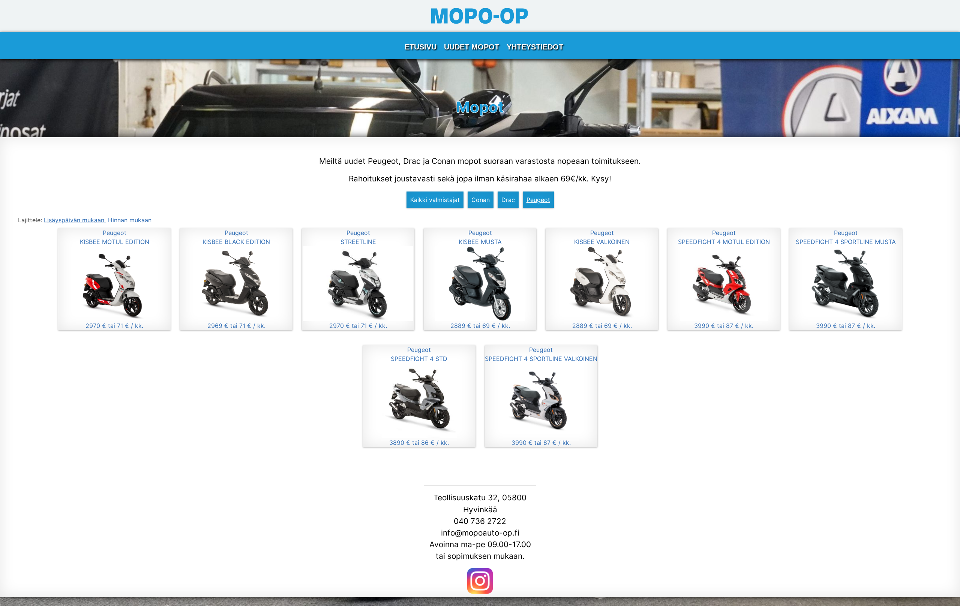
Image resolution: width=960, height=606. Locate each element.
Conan (480, 199)
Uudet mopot (471, 47)
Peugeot (538, 199)
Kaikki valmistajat (435, 199)
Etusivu (420, 47)
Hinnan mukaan (130, 220)
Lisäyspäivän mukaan (75, 220)
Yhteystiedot (535, 47)
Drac (508, 199)
